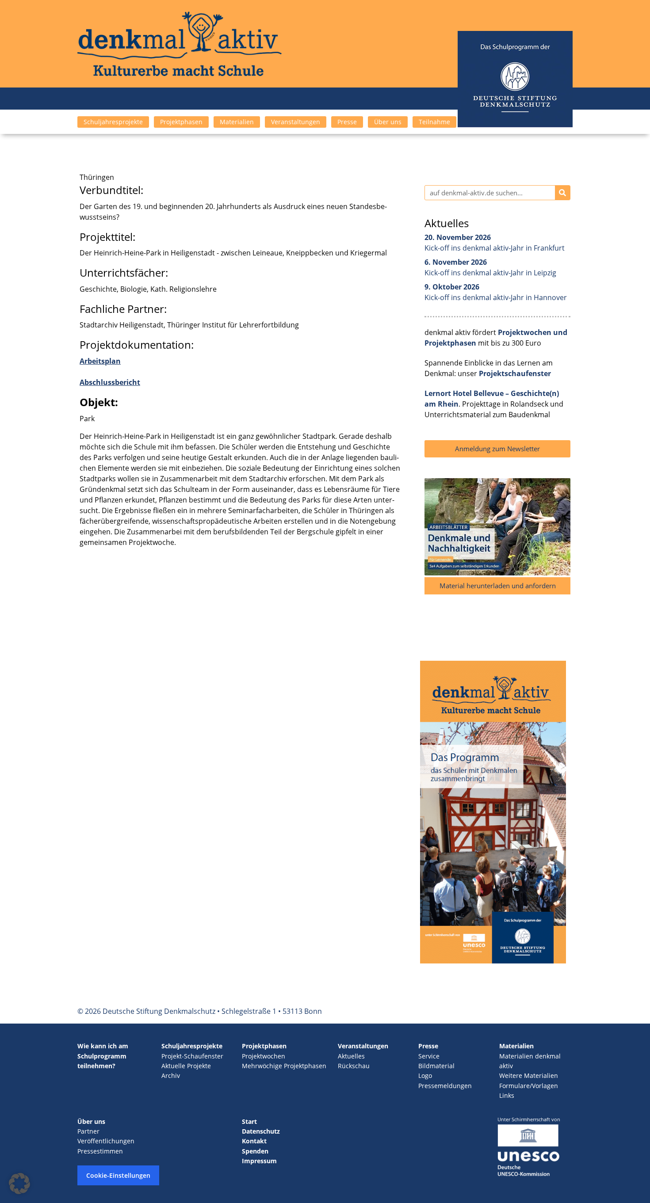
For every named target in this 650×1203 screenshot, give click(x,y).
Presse (347, 122)
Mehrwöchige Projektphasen (284, 1066)
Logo (425, 1075)
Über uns (387, 122)
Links (506, 1095)
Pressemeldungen (445, 1085)
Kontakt (254, 1141)
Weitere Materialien (528, 1075)
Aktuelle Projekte (186, 1066)
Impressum (259, 1161)
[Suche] (562, 193)
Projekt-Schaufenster (192, 1056)
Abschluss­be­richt (110, 382)
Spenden (255, 1151)
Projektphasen (181, 122)
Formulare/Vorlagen (528, 1085)
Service (429, 1056)
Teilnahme (434, 122)
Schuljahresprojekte (113, 122)
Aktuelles (351, 1056)
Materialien (237, 122)
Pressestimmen (100, 1151)
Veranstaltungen (295, 122)
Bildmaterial (436, 1066)
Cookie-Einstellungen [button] (118, 1175)
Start (249, 1121)
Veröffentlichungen (105, 1141)
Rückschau (354, 1066)
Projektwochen (263, 1056)
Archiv (170, 1075)
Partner (88, 1131)
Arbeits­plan (100, 361)
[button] (19, 1183)
